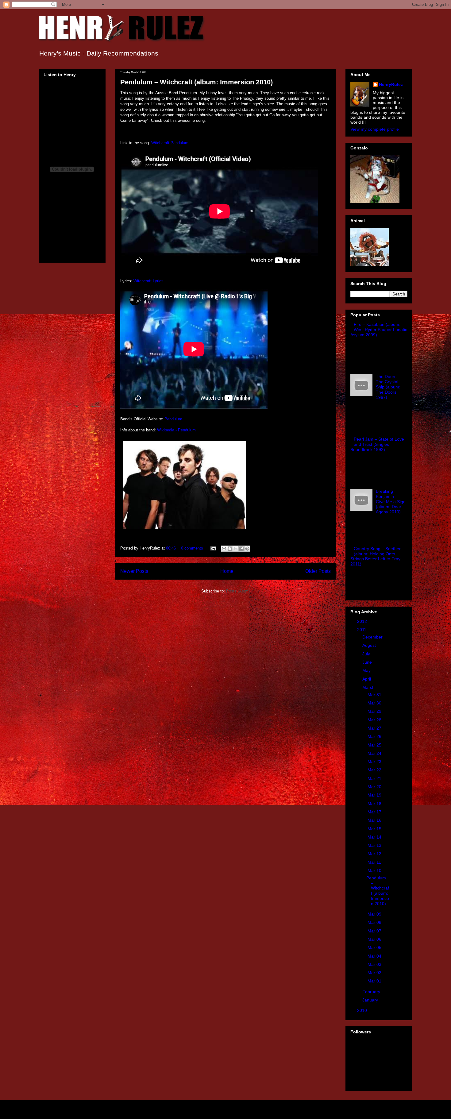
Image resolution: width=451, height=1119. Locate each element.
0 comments (192, 548)
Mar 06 (375, 939)
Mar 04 (375, 956)
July (366, 653)
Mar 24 (375, 753)
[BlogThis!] (230, 549)
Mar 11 (375, 862)
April (367, 679)
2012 (362, 621)
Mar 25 (375, 745)
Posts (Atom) (238, 591)
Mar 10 (375, 870)
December (373, 637)
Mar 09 (375, 914)
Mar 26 (375, 736)
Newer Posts (134, 571)
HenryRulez (391, 84)
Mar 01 (375, 980)
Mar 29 (375, 711)
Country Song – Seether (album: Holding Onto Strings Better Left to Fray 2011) (375, 556)
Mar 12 (375, 853)
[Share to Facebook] (241, 549)
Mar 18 (375, 803)
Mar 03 (375, 964)
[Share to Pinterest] (247, 549)
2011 (362, 629)
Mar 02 (375, 972)
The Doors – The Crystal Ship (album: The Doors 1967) (388, 386)
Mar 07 (375, 930)
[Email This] (224, 549)
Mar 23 (375, 761)
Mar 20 (375, 786)
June (367, 662)
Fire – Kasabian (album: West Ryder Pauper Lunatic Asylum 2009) (378, 329)
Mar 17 (375, 811)
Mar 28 (375, 719)
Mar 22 (375, 769)
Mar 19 (375, 795)
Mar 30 (375, 702)
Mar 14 (375, 837)
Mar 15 (375, 828)
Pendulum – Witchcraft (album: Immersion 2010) (196, 82)
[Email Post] (212, 548)
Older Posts (318, 571)
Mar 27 (375, 728)
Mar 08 (375, 922)
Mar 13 (375, 845)
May (367, 670)
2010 (362, 1010)
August (369, 645)
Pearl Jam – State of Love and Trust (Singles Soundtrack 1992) (377, 444)
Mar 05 (375, 947)
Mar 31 (375, 694)
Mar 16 (375, 820)
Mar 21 (375, 778)
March (369, 687)
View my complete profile (374, 129)
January (370, 999)
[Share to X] (236, 549)
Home (226, 571)
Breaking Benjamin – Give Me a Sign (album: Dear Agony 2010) (391, 501)
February (371, 991)
